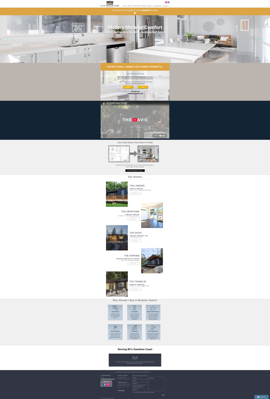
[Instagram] (108, 384)
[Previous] (10, 39)
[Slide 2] (133, 59)
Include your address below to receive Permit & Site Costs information (139, 386)
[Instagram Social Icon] (166, 2)
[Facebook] (104, 384)
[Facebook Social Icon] (168, 2)
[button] (117, 194)
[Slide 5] (137, 59)
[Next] (260, 39)
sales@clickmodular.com (108, 379)
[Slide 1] (132, 59)
